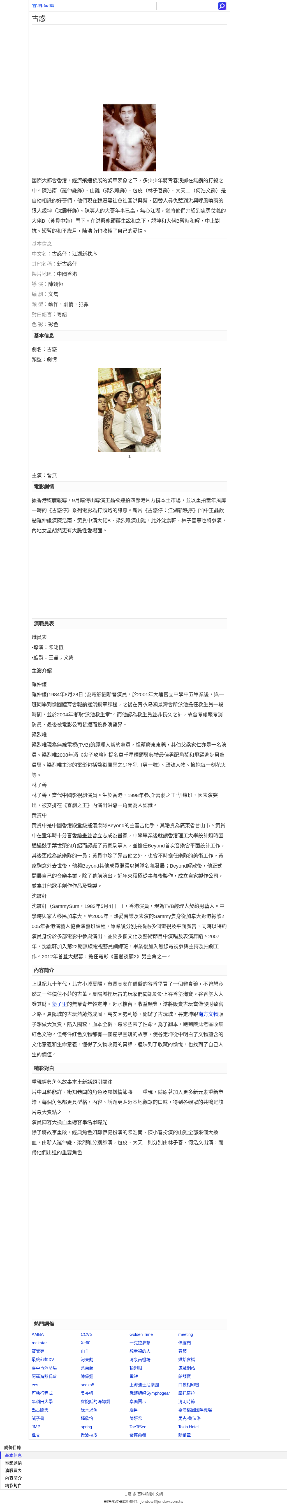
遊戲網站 (186, 1368)
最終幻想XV (43, 1359)
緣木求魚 (89, 1410)
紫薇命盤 (137, 1435)
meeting (185, 1334)
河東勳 (87, 1359)
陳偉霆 (87, 1376)
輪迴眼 (135, 1368)
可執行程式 (42, 1393)
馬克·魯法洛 (189, 1418)
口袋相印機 (188, 1384)
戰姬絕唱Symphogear (149, 1393)
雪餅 (133, 1376)
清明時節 (186, 1401)
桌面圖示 (137, 1401)
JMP (36, 1426)
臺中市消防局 (44, 1368)
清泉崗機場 (140, 1359)
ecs (35, 1384)
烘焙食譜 (186, 1359)
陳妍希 (135, 1418)
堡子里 (59, 1004)
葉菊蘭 (87, 1368)
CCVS (86, 1334)
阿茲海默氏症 (44, 1376)
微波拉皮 (89, 1435)
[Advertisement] (129, 64)
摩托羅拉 (186, 1393)
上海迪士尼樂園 (144, 1384)
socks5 (87, 1384)
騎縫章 (184, 1435)
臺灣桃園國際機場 (195, 1410)
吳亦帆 (87, 1393)
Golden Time (141, 1334)
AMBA (38, 1334)
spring (86, 1426)
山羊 (85, 1351)
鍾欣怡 (87, 1418)
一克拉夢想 (140, 1342)
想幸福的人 (140, 1351)
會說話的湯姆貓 (95, 1401)
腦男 (133, 1410)
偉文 (36, 1435)
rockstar (39, 1342)
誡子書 (38, 1418)
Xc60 (85, 1342)
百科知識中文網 (150, 1494)
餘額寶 (184, 1376)
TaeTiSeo (137, 1426)
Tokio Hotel (188, 1426)
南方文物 (208, 1014)
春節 (182, 1351)
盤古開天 (40, 1410)
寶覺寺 (38, 1351)
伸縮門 (184, 1342)
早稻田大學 (42, 1401)
